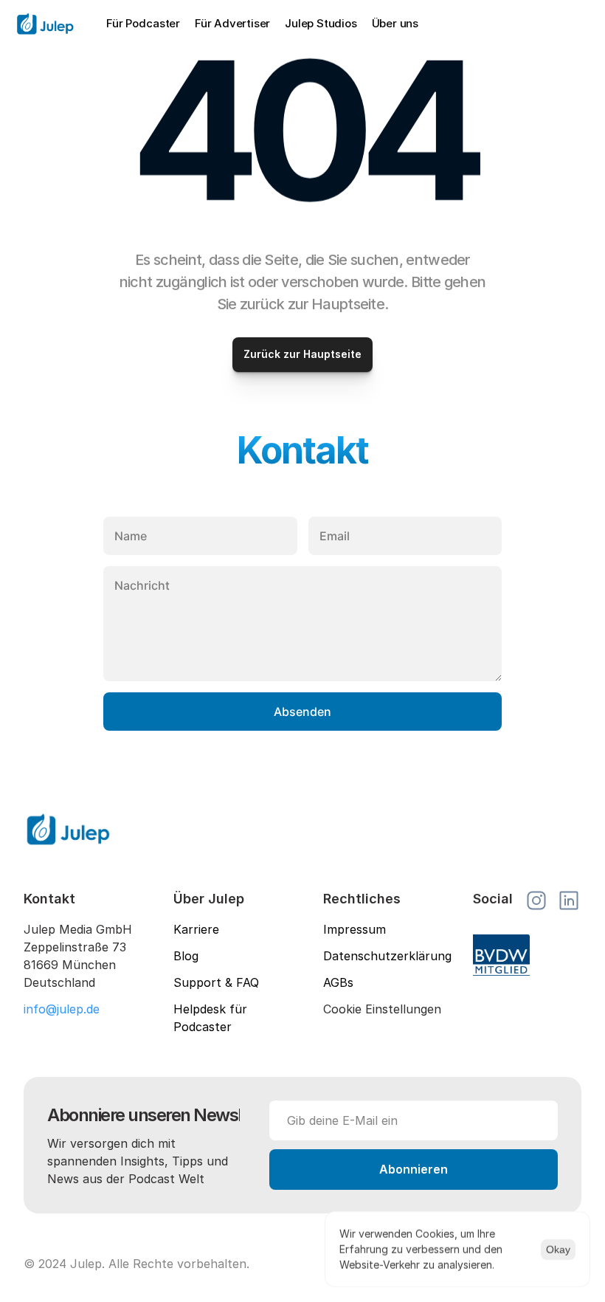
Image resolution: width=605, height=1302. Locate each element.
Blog (185, 955)
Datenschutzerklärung (387, 955)
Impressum (354, 929)
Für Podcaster (143, 23)
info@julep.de (62, 1009)
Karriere (196, 929)
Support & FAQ (216, 982)
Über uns (395, 23)
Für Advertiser (232, 23)
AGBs (338, 982)
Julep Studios (320, 23)
